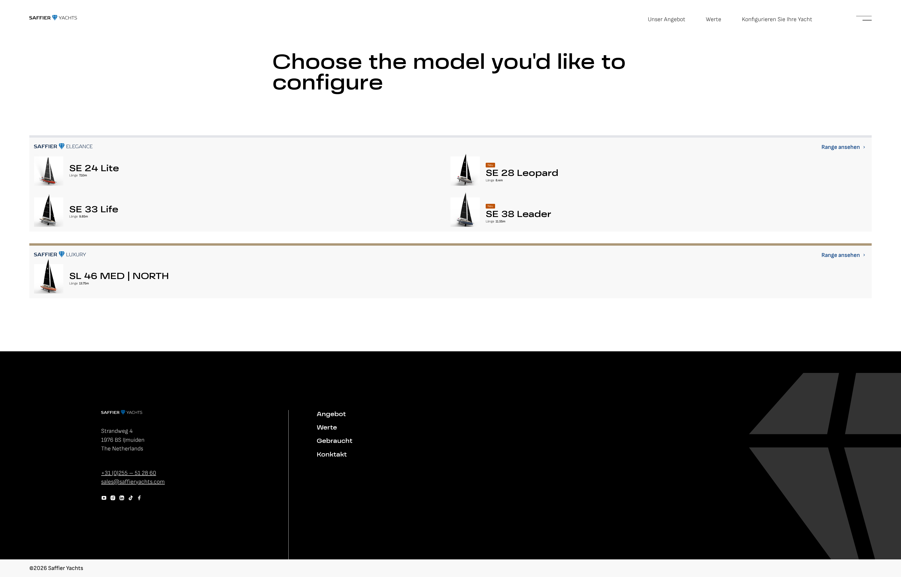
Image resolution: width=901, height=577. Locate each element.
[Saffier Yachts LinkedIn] (122, 498)
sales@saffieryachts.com (133, 481)
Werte (713, 19)
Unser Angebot (666, 19)
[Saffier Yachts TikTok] (131, 498)
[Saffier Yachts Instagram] (113, 498)
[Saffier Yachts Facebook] (139, 498)
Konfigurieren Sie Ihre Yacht (777, 19)
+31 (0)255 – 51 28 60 (128, 473)
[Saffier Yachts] (53, 18)
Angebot (331, 415)
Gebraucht (334, 441)
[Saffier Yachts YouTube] (104, 498)
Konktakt (332, 455)
